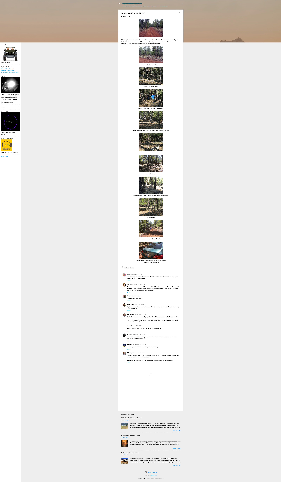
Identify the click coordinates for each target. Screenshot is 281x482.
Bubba (128, 274)
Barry (128, 296)
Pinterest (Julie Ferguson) (7, 69)
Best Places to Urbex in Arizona (130, 453)
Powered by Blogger (152, 472)
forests (131, 268)
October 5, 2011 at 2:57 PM (140, 353)
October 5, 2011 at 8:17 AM (139, 284)
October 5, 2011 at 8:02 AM (136, 274)
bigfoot (126, 268)
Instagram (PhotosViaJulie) (8, 70)
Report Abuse (4, 156)
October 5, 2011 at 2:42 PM (139, 334)
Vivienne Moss (130, 344)
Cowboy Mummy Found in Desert (130, 435)
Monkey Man (130, 334)
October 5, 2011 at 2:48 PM (140, 344)
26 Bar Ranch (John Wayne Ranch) (131, 418)
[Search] (182, 4)
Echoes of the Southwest (132, 3)
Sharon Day (130, 284)
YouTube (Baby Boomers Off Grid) (10, 72)
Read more (177, 430)
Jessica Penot (130, 304)
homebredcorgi (154, 475)
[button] (180, 13)
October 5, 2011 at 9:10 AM (139, 304)
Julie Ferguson (130, 314)
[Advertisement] (151, 397)
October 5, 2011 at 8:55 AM (136, 296)
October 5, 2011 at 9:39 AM (140, 314)
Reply (128, 280)
